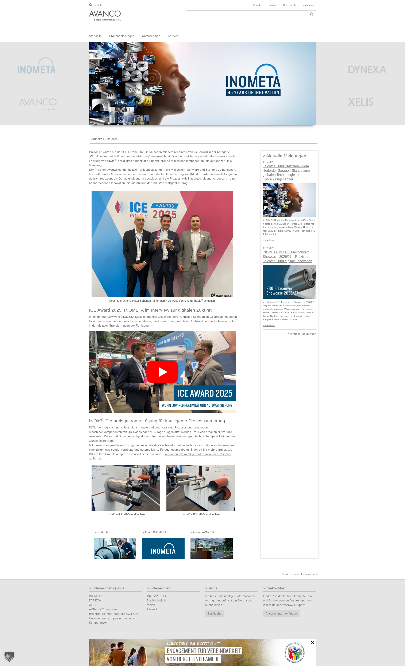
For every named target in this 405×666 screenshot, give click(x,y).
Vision (151, 605)
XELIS (93, 605)
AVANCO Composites (103, 609)
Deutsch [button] (97, 5)
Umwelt (152, 609)
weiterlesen (269, 240)
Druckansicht (310, 574)
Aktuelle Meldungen (303, 333)
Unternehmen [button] (151, 36)
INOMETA (95, 596)
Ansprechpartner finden (281, 613)
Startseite (95, 36)
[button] (9, 656)
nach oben (291, 574)
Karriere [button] (173, 36)
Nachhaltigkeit (156, 600)
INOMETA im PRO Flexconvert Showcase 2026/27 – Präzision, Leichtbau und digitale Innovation (287, 256)
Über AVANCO (156, 596)
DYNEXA (95, 600)
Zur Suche (214, 613)
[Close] (312, 642)
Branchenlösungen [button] (121, 36)
